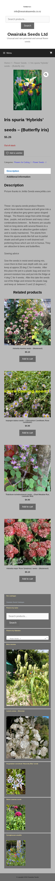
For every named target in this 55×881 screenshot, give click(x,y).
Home (7, 63)
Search (27, 25)
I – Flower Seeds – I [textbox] (27, 638)
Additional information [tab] (18, 177)
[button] (46, 74)
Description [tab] (13, 171)
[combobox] (27, 638)
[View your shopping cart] (51, 53)
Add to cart (27, 359)
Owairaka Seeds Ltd (27, 34)
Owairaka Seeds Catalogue (15, 602)
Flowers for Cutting (21, 162)
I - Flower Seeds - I (20, 63)
